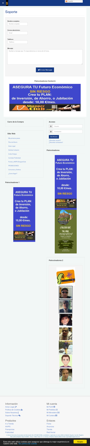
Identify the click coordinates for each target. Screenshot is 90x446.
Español (70, 1)
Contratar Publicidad (14, 158)
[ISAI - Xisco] (66, 292)
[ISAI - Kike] (66, 333)
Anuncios (50, 426)
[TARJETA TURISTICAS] (65, 276)
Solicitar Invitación (13, 150)
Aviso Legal (11, 146)
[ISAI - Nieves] (66, 320)
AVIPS (7, 426)
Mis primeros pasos (14, 138)
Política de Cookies (13, 409)
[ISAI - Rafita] (66, 374)
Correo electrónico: (13, 30)
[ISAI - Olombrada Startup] (66, 182)
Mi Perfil (50, 407)
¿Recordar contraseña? (56, 142)
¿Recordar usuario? (55, 140)
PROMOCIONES (13, 166)
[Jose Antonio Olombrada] (24, 214)
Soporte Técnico (11, 415)
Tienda (49, 429)
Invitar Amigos (12, 154)
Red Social (51, 432)
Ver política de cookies (27, 443)
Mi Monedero (52, 412)
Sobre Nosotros (11, 412)
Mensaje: (10, 48)
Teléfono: (10, 39)
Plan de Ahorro (12, 142)
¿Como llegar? (12, 174)
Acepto (80, 441)
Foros (49, 423)
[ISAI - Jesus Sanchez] (66, 306)
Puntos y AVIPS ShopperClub (17, 162)
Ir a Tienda (9, 423)
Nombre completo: (13, 21)
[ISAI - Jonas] (66, 361)
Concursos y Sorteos (14, 170)
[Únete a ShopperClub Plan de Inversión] (45, 97)
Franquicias (9, 429)
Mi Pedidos (51, 409)
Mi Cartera (51, 415)
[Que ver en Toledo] (66, 231)
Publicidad (9, 432)
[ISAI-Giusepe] (66, 347)
